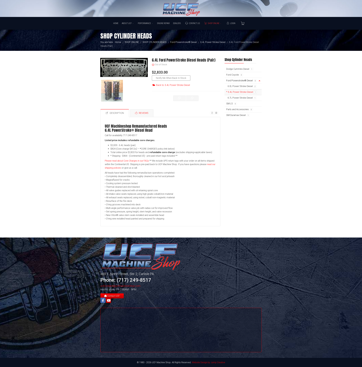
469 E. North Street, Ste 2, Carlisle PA (127, 274)
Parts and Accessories (239, 109)
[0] (242, 23)
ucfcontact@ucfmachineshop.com (120, 285)
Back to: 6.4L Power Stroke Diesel (173, 85)
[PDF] (212, 113)
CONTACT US (194, 23)
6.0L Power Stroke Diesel (242, 86)
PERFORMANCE (144, 23)
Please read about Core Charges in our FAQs (127, 160)
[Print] (216, 113)
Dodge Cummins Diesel (239, 69)
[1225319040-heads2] (112, 91)
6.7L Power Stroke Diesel (242, 97)
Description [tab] (117, 113)
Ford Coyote (234, 74)
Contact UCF (113, 296)
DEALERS (177, 23)
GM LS (231, 103)
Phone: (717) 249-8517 (125, 280)
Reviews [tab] (143, 113)
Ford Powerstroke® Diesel (241, 80)
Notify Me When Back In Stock (171, 78)
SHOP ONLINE (213, 23)
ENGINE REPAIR (163, 23)
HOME (115, 23)
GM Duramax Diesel (237, 115)
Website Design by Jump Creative (208, 362)
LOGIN (232, 23)
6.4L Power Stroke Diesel (242, 92)
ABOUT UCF (127, 23)
